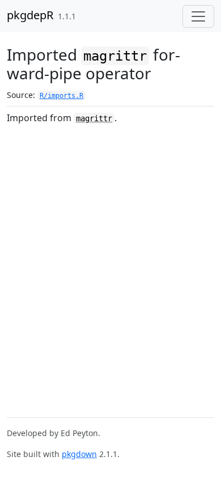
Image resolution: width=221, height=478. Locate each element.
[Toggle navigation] (198, 16)
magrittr (94, 118)
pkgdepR (30, 15)
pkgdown (79, 454)
